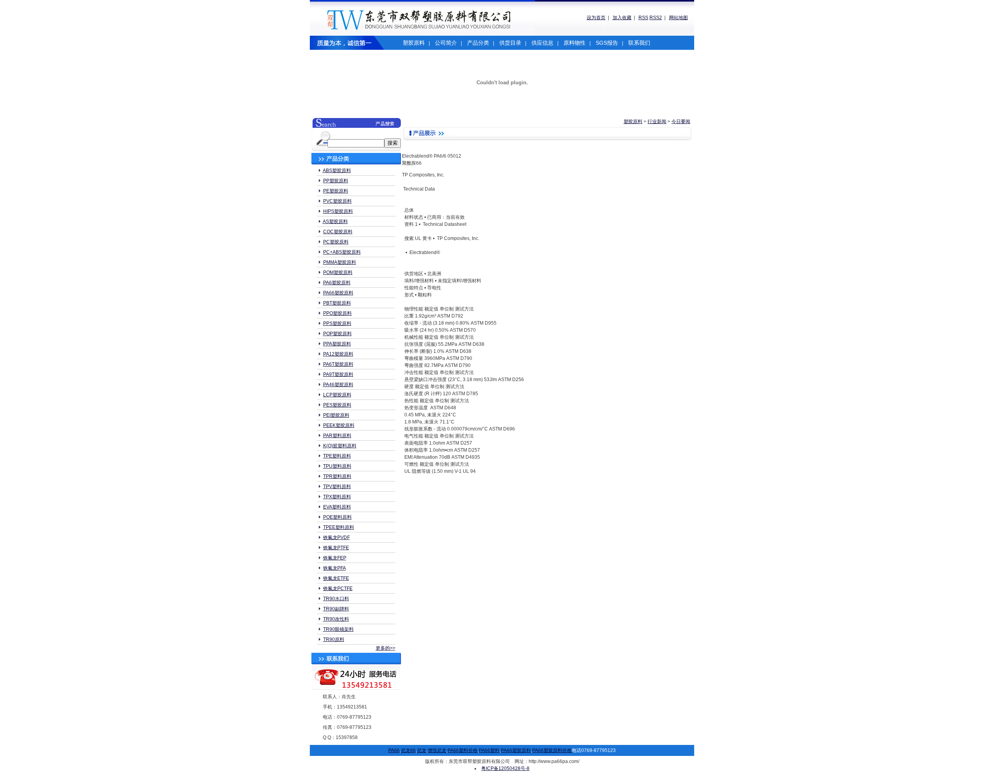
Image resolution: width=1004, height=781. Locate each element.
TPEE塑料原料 (338, 527)
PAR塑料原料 (337, 435)
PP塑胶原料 (335, 180)
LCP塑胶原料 (337, 395)
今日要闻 (680, 121)
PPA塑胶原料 (337, 344)
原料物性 (575, 43)
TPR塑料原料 (337, 476)
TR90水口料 (336, 598)
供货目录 (510, 43)
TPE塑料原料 (337, 456)
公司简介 (446, 43)
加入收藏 (622, 17)
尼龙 (421, 750)
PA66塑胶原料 (338, 293)
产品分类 (478, 43)
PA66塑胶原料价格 (552, 750)
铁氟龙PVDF (336, 537)
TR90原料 (333, 639)
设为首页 (596, 17)
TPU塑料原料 (337, 466)
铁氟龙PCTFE (338, 588)
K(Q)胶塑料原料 (339, 446)
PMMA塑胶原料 (339, 262)
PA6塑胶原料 (337, 282)
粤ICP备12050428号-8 (505, 768)
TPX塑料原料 (337, 496)
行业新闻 (657, 121)
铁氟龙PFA (334, 568)
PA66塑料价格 (462, 750)
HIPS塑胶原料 (338, 211)
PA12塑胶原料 (338, 354)
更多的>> (385, 648)
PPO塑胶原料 (337, 313)
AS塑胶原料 (335, 221)
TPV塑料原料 (337, 486)
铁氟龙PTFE (336, 547)
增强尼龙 (436, 750)
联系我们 (639, 43)
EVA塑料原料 (337, 507)
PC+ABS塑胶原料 (342, 252)
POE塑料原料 (337, 517)
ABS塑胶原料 (337, 170)
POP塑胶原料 (337, 333)
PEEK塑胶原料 (339, 425)
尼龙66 (408, 750)
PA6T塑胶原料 (338, 364)
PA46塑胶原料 (338, 384)
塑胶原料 (414, 43)
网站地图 (678, 17)
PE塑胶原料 (335, 191)
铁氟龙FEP (334, 558)
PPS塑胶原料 (337, 323)
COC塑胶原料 (338, 231)
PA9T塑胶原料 (338, 374)
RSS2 (655, 17)
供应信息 (542, 43)
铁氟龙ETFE (336, 578)
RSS (643, 17)
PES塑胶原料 (337, 405)
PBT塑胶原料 (337, 303)
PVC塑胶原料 (337, 201)
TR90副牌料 (336, 609)
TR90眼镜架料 (338, 629)
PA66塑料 (489, 750)
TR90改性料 (336, 619)
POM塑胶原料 (338, 272)
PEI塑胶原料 (336, 415)
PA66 (394, 750)
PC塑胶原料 (336, 242)
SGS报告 (607, 43)
